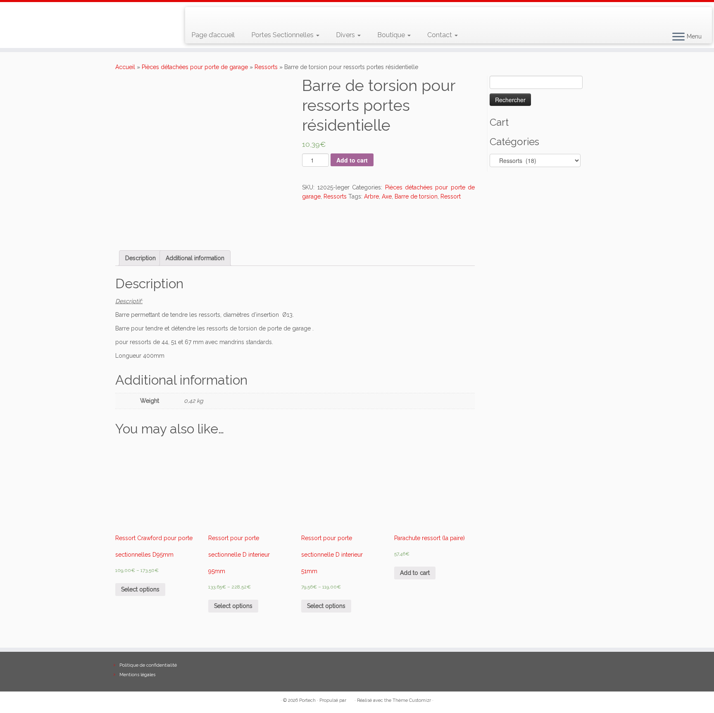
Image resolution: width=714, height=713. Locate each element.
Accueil (125, 67)
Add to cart (352, 160)
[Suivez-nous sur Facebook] (221, 17)
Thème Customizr (412, 700)
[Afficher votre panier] (696, 12)
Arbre (371, 196)
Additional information (195, 258)
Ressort (450, 196)
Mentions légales (137, 674)
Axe (387, 196)
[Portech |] (82, 10)
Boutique (392, 35)
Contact (440, 35)
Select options (140, 589)
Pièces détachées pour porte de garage (195, 67)
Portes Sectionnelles (283, 35)
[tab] (140, 258)
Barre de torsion (416, 196)
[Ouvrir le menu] (678, 37)
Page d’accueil (213, 35)
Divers (346, 35)
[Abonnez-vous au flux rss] (197, 17)
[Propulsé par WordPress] (350, 699)
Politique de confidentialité (148, 665)
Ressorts (266, 67)
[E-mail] (209, 17)
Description (140, 258)
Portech (307, 700)
